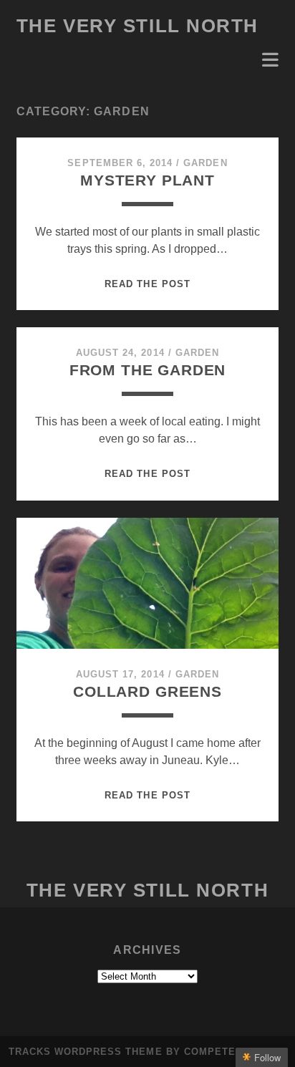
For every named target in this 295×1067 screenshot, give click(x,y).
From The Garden (147, 370)
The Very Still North (137, 26)
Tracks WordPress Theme (86, 1051)
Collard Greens (147, 691)
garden (205, 163)
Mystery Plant (147, 180)
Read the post (147, 284)
